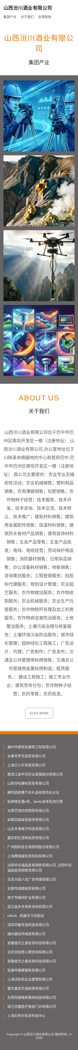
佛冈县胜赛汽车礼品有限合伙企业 (33, 792)
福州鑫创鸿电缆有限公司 (26, 934)
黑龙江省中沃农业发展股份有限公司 (35, 774)
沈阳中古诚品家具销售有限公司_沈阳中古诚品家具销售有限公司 (39, 867)
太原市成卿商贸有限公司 (26, 888)
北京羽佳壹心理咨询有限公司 (29, 952)
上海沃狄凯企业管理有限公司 (29, 979)
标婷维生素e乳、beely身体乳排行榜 (35, 801)
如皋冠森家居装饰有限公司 (28, 820)
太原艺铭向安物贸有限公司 (28, 810)
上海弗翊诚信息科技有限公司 (29, 856)
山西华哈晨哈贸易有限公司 (28, 783)
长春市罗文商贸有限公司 (26, 756)
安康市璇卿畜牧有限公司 (26, 970)
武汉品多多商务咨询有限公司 (29, 907)
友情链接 (44, 17)
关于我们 (27, 17)
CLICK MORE (39, 713)
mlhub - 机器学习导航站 (25, 916)
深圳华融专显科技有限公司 (28, 925)
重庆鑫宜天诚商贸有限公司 (28, 988)
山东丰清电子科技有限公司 (28, 829)
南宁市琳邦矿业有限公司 (26, 897)
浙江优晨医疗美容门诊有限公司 (31, 1006)
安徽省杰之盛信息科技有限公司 (31, 943)
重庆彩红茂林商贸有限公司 (28, 838)
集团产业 (9, 17)
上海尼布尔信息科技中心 (26, 1016)
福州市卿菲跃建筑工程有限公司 (31, 747)
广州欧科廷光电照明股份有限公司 (33, 847)
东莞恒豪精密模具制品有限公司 (31, 997)
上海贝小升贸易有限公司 (26, 765)
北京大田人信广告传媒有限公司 (31, 879)
